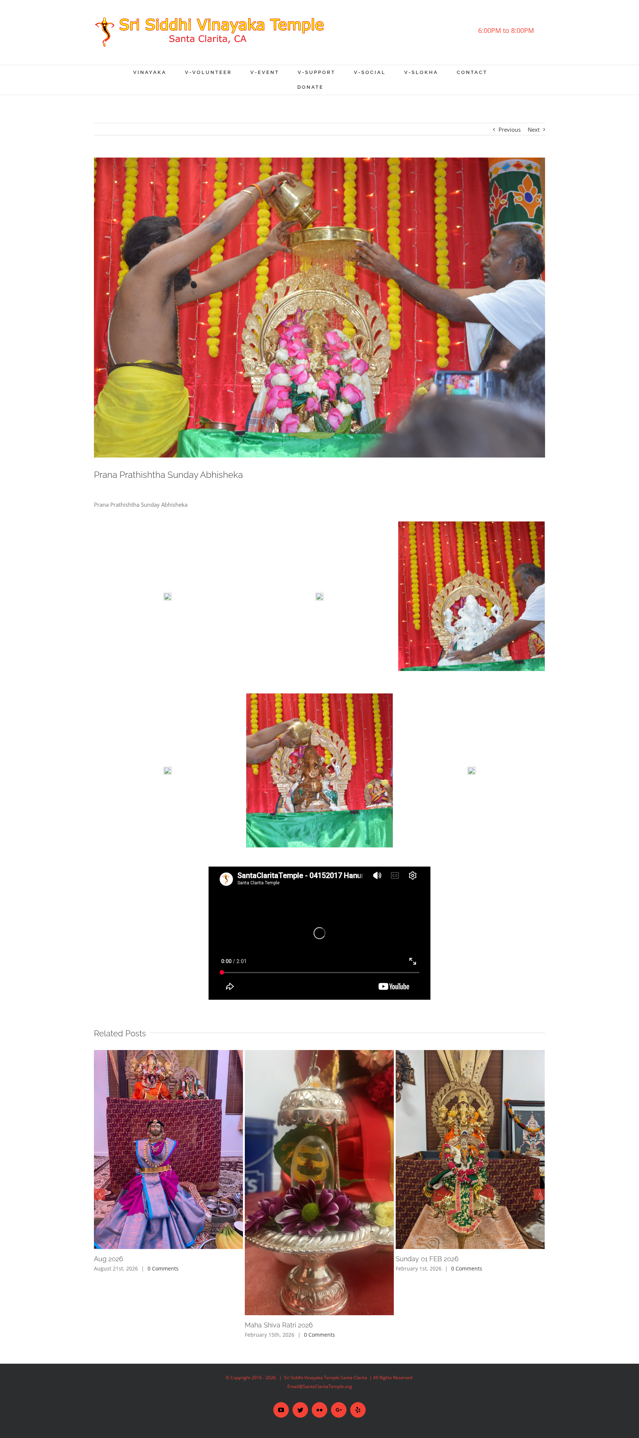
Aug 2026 (108, 1259)
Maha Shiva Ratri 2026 (279, 1325)
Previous (509, 129)
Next (534, 129)
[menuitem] (159, 72)
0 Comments (163, 1268)
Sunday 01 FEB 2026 (427, 1259)
